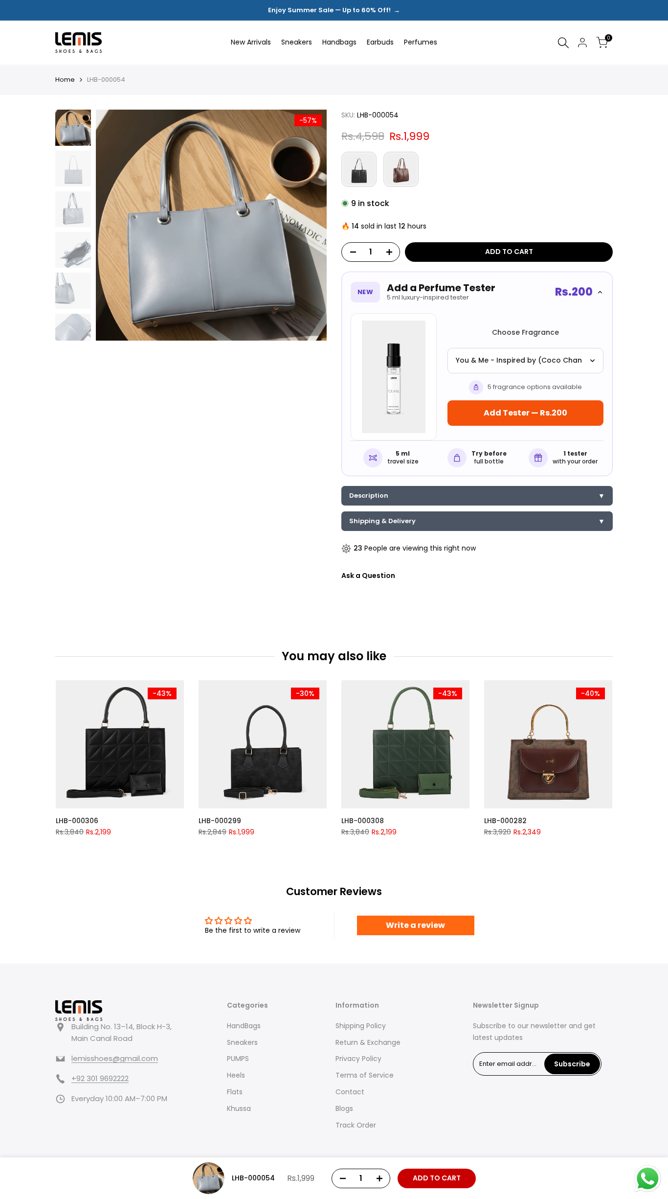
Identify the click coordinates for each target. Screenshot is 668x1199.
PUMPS (238, 1058)
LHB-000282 (505, 821)
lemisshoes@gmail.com (114, 1058)
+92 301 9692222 (100, 1078)
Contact (349, 1092)
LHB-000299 (220, 821)
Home (65, 79)
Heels (236, 1075)
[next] (307, 225)
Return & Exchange (368, 1042)
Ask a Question (368, 575)
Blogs (344, 1108)
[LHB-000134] (401, 169)
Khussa (239, 1108)
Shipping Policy (360, 1026)
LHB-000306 (77, 821)
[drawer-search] (563, 42)
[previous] (115, 225)
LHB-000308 (362, 821)
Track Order (355, 1125)
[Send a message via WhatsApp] (647, 1178)
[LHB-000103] (359, 169)
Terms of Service (364, 1075)
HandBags (244, 1026)
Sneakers (242, 1042)
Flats (235, 1092)
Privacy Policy (358, 1058)
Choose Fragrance (525, 332)
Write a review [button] (415, 925)
